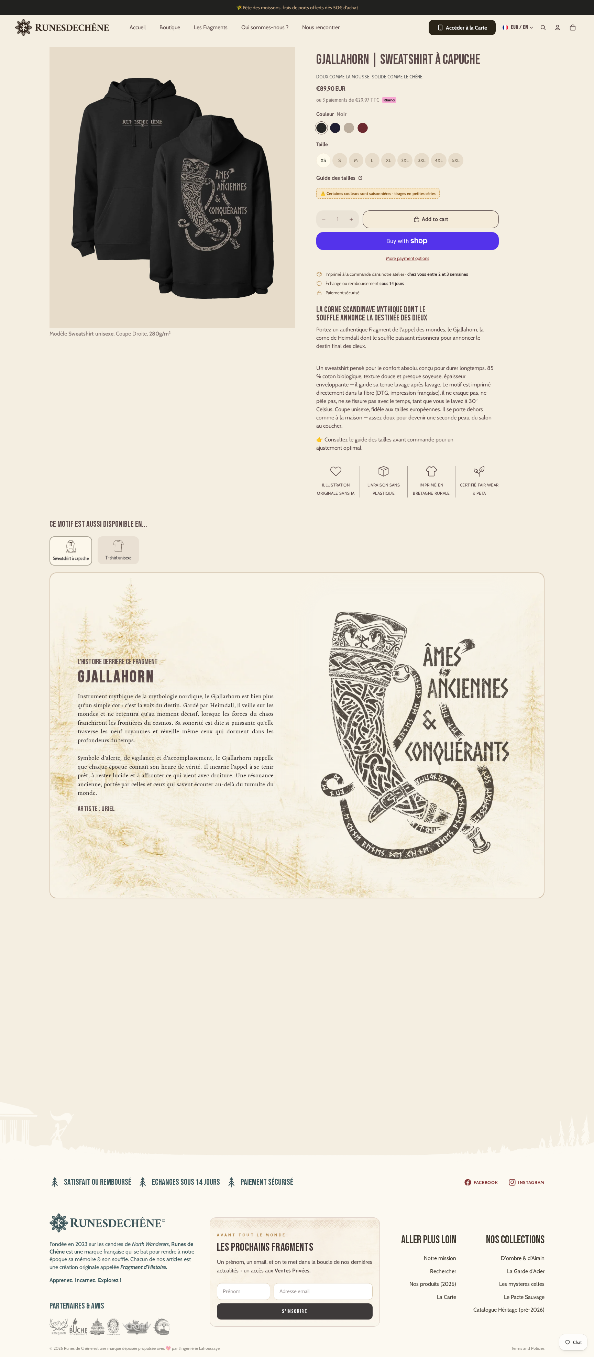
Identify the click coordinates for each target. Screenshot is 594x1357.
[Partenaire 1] (59, 1326)
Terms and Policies (528, 1348)
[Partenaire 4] (113, 1326)
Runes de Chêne (78, 1348)
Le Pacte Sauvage (524, 1296)
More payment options (407, 258)
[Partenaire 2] (78, 1326)
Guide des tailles (336, 178)
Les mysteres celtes (521, 1284)
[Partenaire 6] (161, 1326)
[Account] (557, 27)
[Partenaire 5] (137, 1326)
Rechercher (443, 1271)
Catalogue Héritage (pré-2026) (508, 1309)
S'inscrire (294, 1311)
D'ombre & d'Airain (522, 1258)
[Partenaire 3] (97, 1326)
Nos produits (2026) (432, 1284)
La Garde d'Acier (525, 1271)
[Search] (543, 27)
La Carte (446, 1296)
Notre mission (440, 1258)
